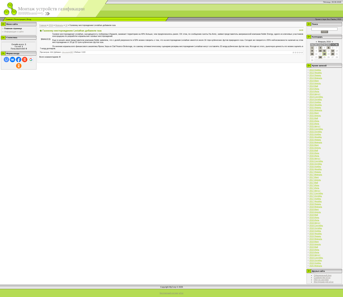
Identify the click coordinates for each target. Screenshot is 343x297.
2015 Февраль (315, 110)
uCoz (181, 293)
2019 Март (314, 241)
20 (333, 54)
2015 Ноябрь (315, 134)
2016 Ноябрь (315, 166)
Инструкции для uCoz (324, 282)
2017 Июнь (314, 185)
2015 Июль (314, 123)
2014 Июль (314, 91)
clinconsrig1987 (67, 52)
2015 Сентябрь (316, 129)
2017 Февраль (315, 174)
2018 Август (314, 223)
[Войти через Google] (31, 59)
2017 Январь (315, 172)
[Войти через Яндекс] (24, 59)
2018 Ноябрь (315, 231)
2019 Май (313, 247)
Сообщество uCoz (322, 277)
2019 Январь (315, 236)
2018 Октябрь (315, 228)
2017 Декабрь (315, 201)
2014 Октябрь (315, 99)
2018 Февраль (315, 207)
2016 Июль (314, 156)
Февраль (59, 25)
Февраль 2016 (324, 42)
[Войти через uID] (6, 59)
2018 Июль (314, 220)
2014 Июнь (314, 89)
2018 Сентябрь (316, 225)
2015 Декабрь (315, 137)
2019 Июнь (314, 250)
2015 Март (314, 113)
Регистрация (19, 19)
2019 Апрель (315, 244)
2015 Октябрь (315, 132)
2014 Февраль (315, 78)
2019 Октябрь (315, 260)
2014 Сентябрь (316, 97)
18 (66, 25)
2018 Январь (315, 204)
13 (333, 51)
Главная (9, 19)
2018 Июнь (314, 217)
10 (320, 51)
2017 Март (314, 177)
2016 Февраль (315, 142)
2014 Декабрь (315, 105)
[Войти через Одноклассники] (18, 65)
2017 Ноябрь (315, 199)
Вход (29, 19)
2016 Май (313, 150)
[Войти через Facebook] (18, 59)
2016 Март (314, 145)
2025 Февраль (315, 266)
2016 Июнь (314, 153)
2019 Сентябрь (316, 258)
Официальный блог (323, 275)
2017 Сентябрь (316, 193)
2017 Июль (314, 188)
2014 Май (313, 86)
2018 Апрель (315, 212)
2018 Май (313, 215)
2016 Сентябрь (316, 161)
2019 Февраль (315, 239)
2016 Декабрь (315, 169)
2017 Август (314, 191)
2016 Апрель (315, 148)
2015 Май (313, 118)
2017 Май (313, 182)
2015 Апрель (315, 115)
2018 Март (314, 209)
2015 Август (314, 126)
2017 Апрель (315, 180)
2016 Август (314, 158)
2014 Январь (315, 75)
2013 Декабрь (315, 73)
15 (312, 54)
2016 (51, 25)
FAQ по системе (321, 280)
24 (320, 57)
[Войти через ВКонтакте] (12, 59)
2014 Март (314, 81)
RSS (339, 19)
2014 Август (314, 94)
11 (324, 51)
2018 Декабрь (315, 233)
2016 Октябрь (315, 164)
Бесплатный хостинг (169, 293)
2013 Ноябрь (315, 70)
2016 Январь (315, 140)
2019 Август (314, 255)
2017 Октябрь (315, 196)
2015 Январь (315, 107)
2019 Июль (314, 252)
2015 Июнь (314, 121)
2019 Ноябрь (315, 263)
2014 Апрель (315, 83)
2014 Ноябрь (315, 102)
